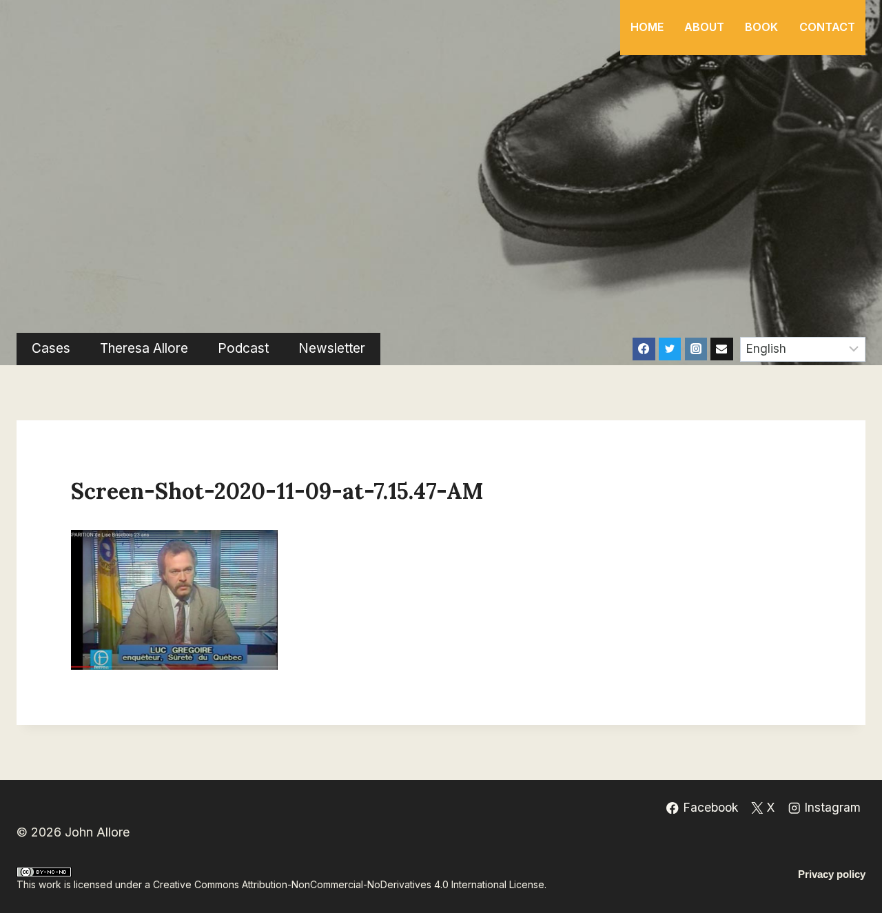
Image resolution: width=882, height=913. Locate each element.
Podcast (243, 348)
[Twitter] (670, 349)
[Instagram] (696, 349)
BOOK (761, 27)
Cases (51, 348)
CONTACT (827, 27)
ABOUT (704, 27)
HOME (647, 27)
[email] (721, 349)
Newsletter (331, 348)
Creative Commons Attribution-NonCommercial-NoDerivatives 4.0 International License (348, 884)
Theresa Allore (144, 348)
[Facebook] (644, 349)
